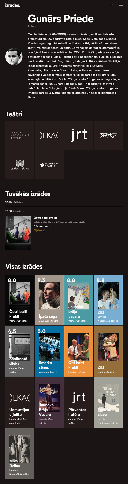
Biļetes (38, 230)
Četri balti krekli (45, 218)
